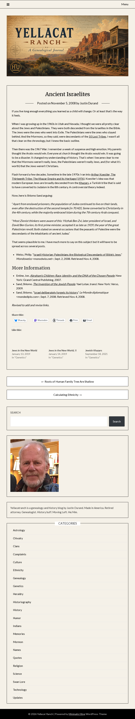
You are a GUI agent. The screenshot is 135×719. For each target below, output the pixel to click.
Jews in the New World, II (63, 350)
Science (17, 673)
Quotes (17, 657)
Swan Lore (19, 681)
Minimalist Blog (77, 714)
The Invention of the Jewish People (54, 284)
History (17, 609)
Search (15, 412)
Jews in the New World (24, 350)
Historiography (22, 602)
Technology (20, 689)
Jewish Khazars (93, 350)
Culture (17, 562)
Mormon (18, 641)
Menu (124, 4)
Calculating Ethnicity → (67, 394)
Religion (18, 665)
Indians (17, 625)
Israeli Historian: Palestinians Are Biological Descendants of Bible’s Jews (77, 254)
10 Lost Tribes (97, 136)
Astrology (19, 530)
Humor (17, 618)
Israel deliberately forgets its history (56, 292)
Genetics (18, 586)
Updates (18, 697)
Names (17, 649)
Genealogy (19, 578)
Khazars (84, 182)
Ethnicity (18, 570)
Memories (19, 633)
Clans (16, 546)
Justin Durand (89, 103)
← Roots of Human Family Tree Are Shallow (67, 381)
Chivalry (18, 538)
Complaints (19, 554)
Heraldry (18, 594)
